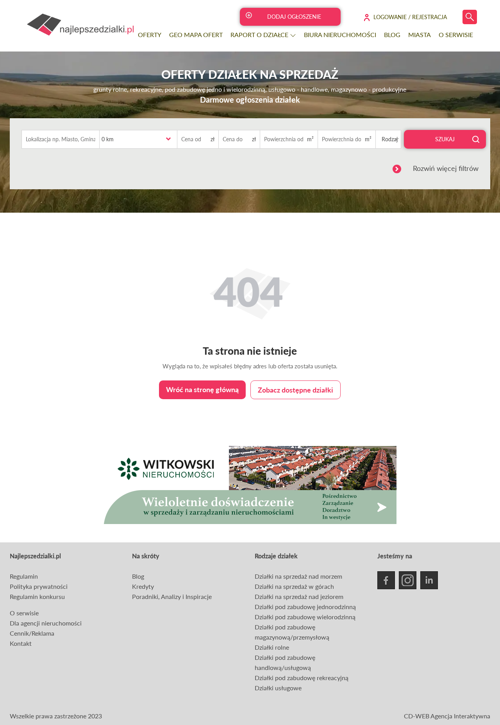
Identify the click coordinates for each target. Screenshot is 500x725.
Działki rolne (272, 647)
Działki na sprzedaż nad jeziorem (299, 596)
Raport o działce (260, 34)
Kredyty (143, 586)
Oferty (149, 34)
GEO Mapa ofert (196, 34)
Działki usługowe (278, 687)
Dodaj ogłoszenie (294, 16)
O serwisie (456, 34)
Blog (392, 34)
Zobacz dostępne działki (295, 390)
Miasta (419, 34)
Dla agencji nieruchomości (46, 623)
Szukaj (445, 139)
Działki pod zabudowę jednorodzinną (305, 606)
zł (212, 139)
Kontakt (21, 643)
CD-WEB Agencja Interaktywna (447, 716)
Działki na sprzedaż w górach (294, 586)
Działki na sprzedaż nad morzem (298, 576)
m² (310, 139)
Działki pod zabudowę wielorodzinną (305, 616)
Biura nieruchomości (340, 34)
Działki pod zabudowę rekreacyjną (301, 677)
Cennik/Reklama (32, 633)
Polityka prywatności (39, 586)
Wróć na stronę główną (202, 389)
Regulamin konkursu (37, 596)
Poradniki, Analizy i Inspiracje (172, 596)
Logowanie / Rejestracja (410, 17)
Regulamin (24, 576)
